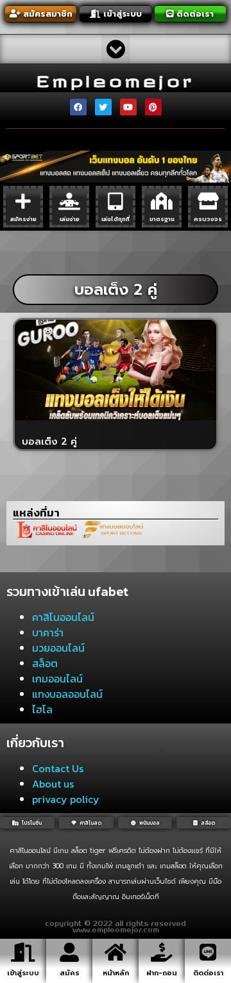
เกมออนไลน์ (57, 678)
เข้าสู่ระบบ (23, 973)
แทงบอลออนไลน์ (67, 694)
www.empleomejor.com (116, 930)
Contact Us (57, 768)
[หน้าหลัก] (115, 952)
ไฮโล (42, 709)
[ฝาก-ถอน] (161, 952)
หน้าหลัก (116, 973)
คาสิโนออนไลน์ (63, 617)
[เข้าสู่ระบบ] (23, 952)
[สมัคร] (69, 952)
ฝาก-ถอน (161, 973)
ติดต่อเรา (208, 973)
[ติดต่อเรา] (208, 952)
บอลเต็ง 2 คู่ (49, 441)
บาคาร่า (48, 632)
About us (53, 783)
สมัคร (70, 973)
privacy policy (65, 799)
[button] (115, 49)
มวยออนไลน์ (58, 648)
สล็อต (45, 663)
